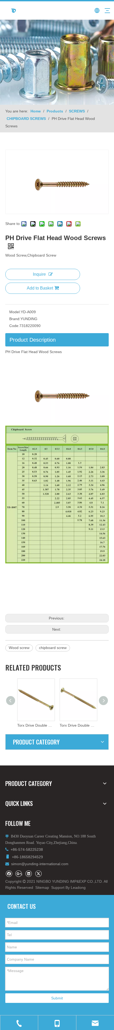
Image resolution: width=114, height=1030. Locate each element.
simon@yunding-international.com (39, 864)
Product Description (33, 340)
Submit (57, 998)
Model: (15, 312)
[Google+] (18, 873)
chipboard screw (53, 648)
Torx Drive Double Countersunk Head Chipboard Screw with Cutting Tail (58, 725)
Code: (14, 326)
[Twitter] (38, 873)
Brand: (14, 319)
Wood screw (19, 648)
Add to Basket (40, 288)
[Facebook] (9, 873)
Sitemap (42, 887)
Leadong (78, 887)
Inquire (39, 274)
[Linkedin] (28, 873)
